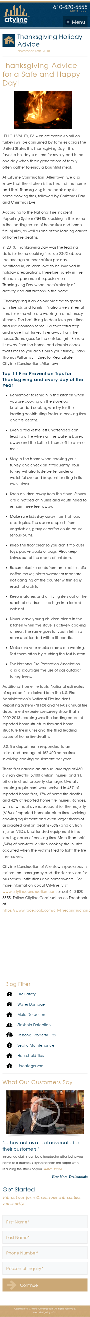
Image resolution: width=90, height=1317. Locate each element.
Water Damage (31, 1004)
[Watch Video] (45, 1112)
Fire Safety (9, 40)
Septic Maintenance (36, 1045)
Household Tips (31, 1055)
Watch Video (53, 1169)
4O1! (53, 1312)
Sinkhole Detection (34, 1024)
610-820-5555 (70, 7)
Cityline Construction (17, 15)
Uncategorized (31, 1065)
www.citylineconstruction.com (29, 891)
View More (60, 1177)
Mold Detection (31, 1014)
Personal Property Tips (37, 1034)
